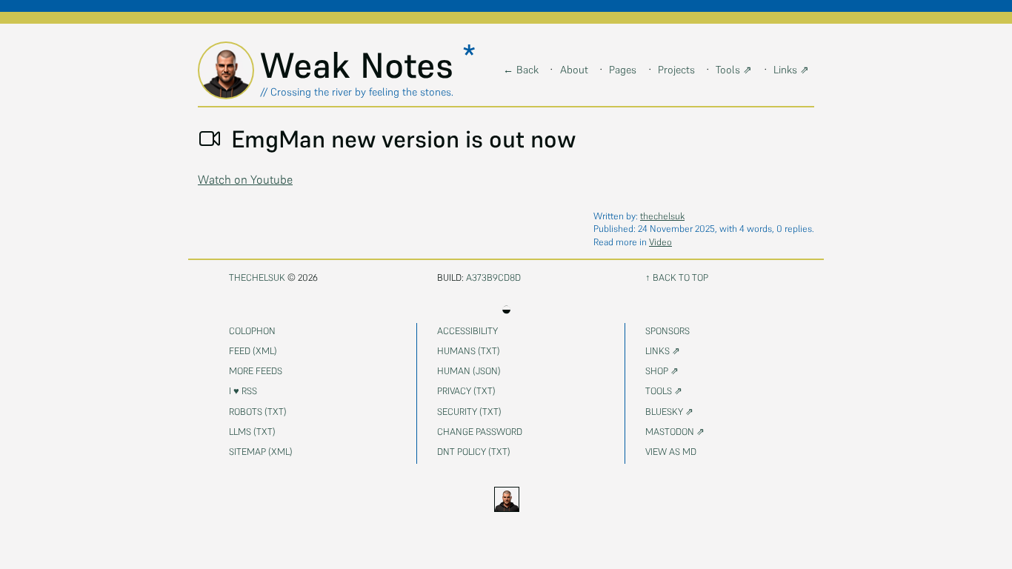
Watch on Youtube (245, 179)
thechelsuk (662, 216)
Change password (479, 431)
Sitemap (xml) (261, 451)
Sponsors (667, 331)
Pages (622, 69)
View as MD (670, 451)
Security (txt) (469, 411)
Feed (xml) (253, 351)
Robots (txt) (258, 411)
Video (660, 242)
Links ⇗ (791, 69)
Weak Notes (361, 65)
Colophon (252, 331)
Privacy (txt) (466, 391)
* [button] (469, 55)
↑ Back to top (676, 277)
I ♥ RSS (243, 391)
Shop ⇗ (662, 371)
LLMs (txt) (252, 431)
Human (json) (469, 371)
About (574, 69)
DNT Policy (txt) (473, 451)
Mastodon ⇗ (675, 431)
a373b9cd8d (493, 277)
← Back (521, 69)
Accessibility (467, 331)
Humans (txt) (468, 351)
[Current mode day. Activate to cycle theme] (506, 499)
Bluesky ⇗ (669, 411)
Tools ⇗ (734, 69)
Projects (676, 69)
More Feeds (255, 371)
